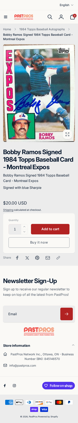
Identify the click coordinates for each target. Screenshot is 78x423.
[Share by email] (47, 257)
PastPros (33, 416)
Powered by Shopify (48, 416)
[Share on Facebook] (17, 258)
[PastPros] (39, 334)
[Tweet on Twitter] (27, 258)
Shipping (8, 209)
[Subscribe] (66, 314)
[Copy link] (58, 258)
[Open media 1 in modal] (39, 93)
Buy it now (39, 242)
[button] (5, 17)
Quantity (14, 220)
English (64, 5)
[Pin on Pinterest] (37, 258)
